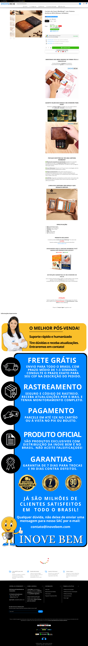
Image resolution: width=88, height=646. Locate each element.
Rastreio (42, 6)
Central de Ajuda (52, 6)
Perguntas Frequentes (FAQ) (51, 595)
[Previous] (17, 24)
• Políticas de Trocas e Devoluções (70, 591)
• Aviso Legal (65, 598)
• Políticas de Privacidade (68, 589)
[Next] (40, 24)
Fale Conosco (48, 593)
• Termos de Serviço (67, 595)
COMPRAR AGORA (66, 47)
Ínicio (26, 6)
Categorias (33, 6)
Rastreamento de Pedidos (50, 591)
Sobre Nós (62, 6)
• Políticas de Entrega (67, 593)
